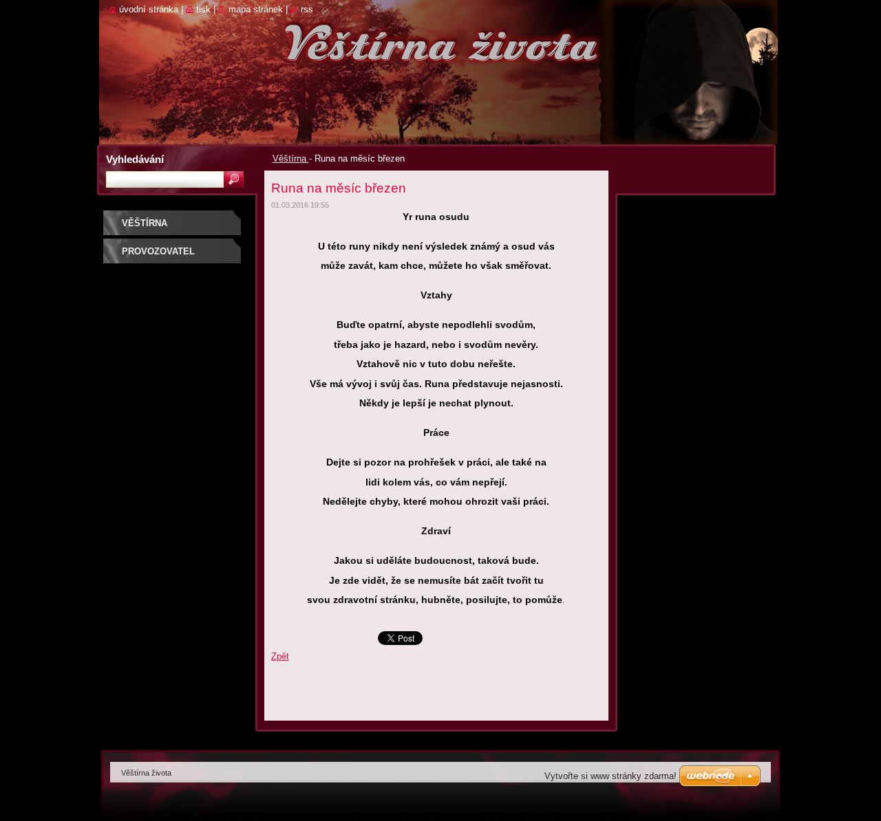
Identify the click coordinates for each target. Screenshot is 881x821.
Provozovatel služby (158, 256)
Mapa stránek (256, 9)
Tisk (203, 9)
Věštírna (291, 158)
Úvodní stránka (148, 9)
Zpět (280, 656)
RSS (307, 9)
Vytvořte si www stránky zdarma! (610, 776)
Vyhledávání (135, 159)
